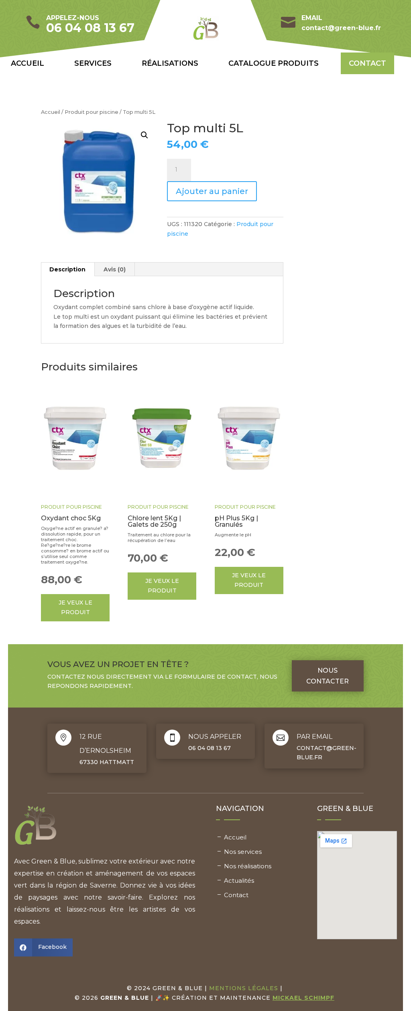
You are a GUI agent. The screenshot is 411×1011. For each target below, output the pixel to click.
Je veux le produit (75, 607)
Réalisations (170, 63)
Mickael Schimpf (303, 997)
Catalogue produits (273, 63)
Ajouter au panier (212, 191)
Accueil (27, 63)
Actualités (239, 880)
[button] (144, 135)
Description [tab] (67, 269)
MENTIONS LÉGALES (243, 988)
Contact (367, 63)
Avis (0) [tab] (115, 269)
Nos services (243, 851)
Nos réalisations (247, 866)
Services (93, 63)
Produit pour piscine (91, 112)
